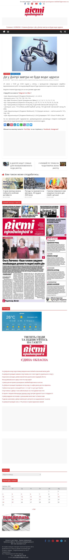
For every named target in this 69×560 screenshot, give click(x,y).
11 (12, 497)
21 (40, 499)
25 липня (15, 80)
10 (3, 497)
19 (22, 499)
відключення (31, 80)
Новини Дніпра (15, 74)
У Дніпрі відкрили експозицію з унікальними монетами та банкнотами (23, 396)
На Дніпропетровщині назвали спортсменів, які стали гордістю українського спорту (27, 374)
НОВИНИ (6, 74)
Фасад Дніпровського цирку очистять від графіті (17, 379)
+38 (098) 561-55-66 (20, 555)
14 (40, 497)
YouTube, (27, 129)
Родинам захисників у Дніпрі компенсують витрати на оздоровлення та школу (26, 399)
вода (37, 80)
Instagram (54, 129)
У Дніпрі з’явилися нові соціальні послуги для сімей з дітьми (56, 193)
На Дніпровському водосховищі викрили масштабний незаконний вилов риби (26, 371)
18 (12, 499)
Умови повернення (25, 540)
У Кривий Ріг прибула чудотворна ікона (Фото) (49, 165)
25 (12, 502)
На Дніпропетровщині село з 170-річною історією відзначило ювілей (23, 402)
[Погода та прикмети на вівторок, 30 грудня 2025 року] (34, 179)
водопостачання (43, 80)
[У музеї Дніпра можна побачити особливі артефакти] (12, 179)
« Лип (33, 509)
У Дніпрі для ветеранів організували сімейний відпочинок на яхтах (22, 382)
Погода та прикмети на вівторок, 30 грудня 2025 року (34, 193)
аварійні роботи (23, 80)
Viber (29, 93)
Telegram (21, 93)
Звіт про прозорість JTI (18, 544)
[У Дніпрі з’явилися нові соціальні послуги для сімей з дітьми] (56, 179)
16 (58, 497)
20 (31, 499)
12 (22, 497)
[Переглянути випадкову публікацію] (65, 31)
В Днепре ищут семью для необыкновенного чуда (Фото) (21, 165)
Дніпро (50, 80)
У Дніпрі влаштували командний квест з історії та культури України (22, 388)
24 (3, 502)
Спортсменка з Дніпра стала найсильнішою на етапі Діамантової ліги (23, 391)
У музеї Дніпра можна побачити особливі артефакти (12, 193)
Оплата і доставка (11, 540)
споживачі (56, 80)
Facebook (46, 129)
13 (31, 497)
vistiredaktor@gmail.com (20, 557)
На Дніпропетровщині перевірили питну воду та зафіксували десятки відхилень (26, 385)
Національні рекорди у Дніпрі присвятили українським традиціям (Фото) (24, 377)
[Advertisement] (34, 21)
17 (3, 499)
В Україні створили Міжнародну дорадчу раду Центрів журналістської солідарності (27, 393)
